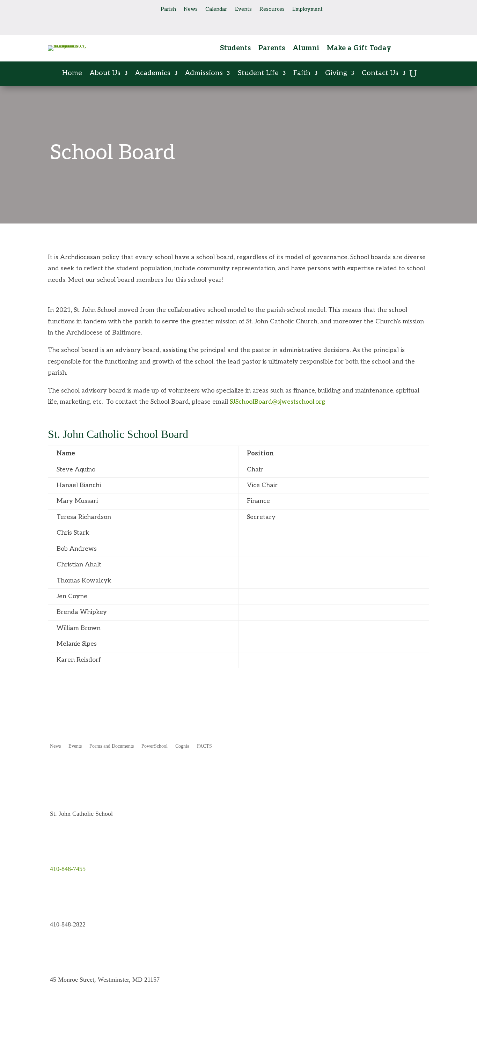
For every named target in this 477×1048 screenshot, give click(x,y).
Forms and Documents (111, 746)
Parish (168, 9)
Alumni (306, 49)
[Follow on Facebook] (53, 8)
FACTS (204, 746)
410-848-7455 (68, 868)
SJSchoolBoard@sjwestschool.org (277, 401)
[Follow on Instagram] (67, 8)
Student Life (258, 74)
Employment (307, 9)
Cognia (182, 746)
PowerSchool (154, 746)
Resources (272, 9)
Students (235, 49)
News (191, 9)
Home (72, 74)
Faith (301, 74)
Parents (271, 49)
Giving (336, 74)
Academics (152, 74)
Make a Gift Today (359, 49)
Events (243, 9)
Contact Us (380, 74)
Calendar (216, 9)
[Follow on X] (81, 8)
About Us (105, 74)
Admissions (204, 74)
